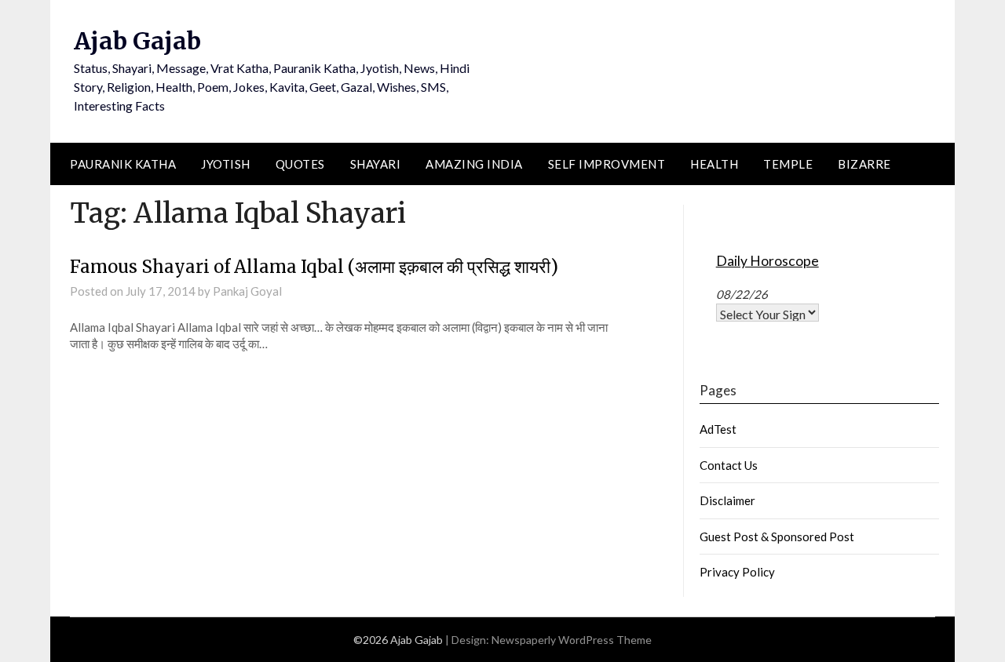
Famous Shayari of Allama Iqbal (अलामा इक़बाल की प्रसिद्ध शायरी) (314, 267)
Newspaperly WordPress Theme (572, 639)
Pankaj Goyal (247, 291)
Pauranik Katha (123, 164)
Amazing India (474, 164)
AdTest (718, 429)
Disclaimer (727, 500)
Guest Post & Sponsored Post (777, 536)
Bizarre (864, 164)
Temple (788, 164)
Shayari (375, 164)
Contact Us (729, 465)
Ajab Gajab (137, 41)
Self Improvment (607, 164)
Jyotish (225, 164)
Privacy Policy (737, 572)
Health (714, 164)
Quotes (300, 164)
